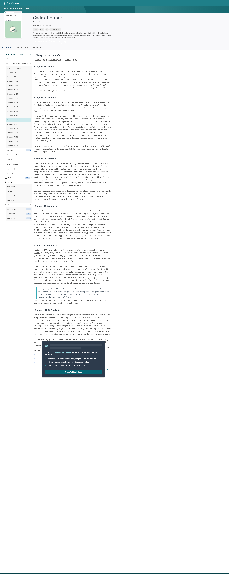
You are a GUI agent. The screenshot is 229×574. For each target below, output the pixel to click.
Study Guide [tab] (8, 47)
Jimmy (50, 77)
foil (49, 193)
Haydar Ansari (57, 199)
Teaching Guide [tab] (23, 47)
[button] (65, 42)
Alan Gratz (37, 22)
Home (6, 8)
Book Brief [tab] (38, 47)
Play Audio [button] (57, 41)
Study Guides (14, 8)
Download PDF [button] (42, 41)
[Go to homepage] (12, 3)
